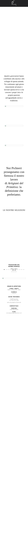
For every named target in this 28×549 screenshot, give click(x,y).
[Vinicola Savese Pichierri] (14, 3)
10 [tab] (21, 269)
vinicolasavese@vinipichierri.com (14, 313)
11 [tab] (23, 269)
